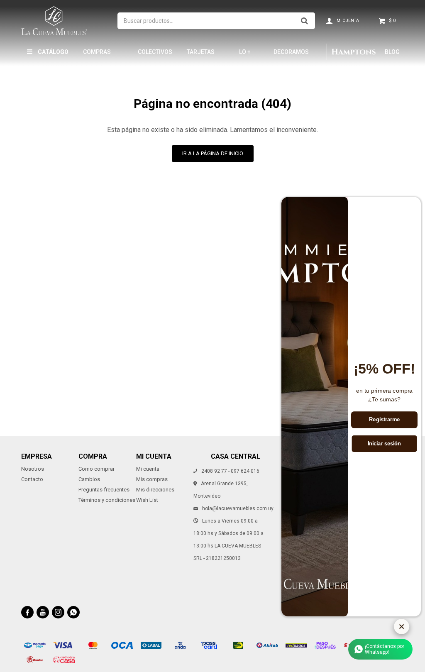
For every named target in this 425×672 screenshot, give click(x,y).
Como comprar (96, 469)
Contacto (32, 479)
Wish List (147, 500)
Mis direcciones (155, 489)
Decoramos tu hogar (291, 55)
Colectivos (155, 52)
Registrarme (384, 420)
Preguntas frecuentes (103, 489)
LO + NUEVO (248, 55)
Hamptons (354, 52)
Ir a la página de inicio (212, 153)
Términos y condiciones (106, 500)
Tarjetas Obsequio (201, 55)
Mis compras (152, 479)
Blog (392, 52)
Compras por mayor (99, 55)
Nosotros (32, 469)
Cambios (89, 479)
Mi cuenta (147, 469)
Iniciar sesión (384, 444)
